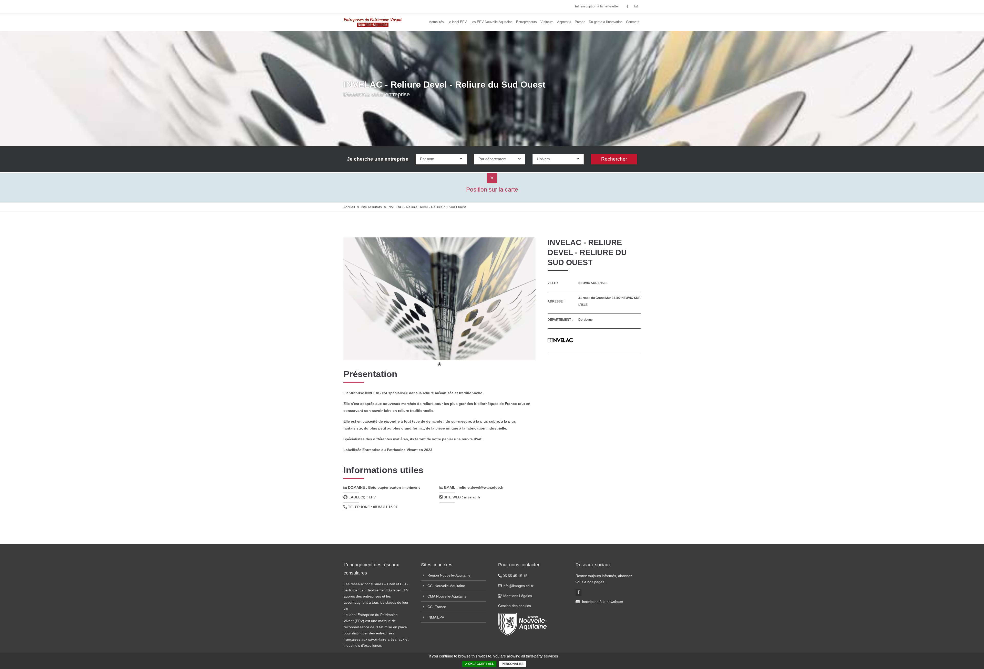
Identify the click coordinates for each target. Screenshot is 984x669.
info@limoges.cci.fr (518, 586)
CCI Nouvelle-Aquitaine (446, 586)
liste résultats (371, 207)
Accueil (349, 207)
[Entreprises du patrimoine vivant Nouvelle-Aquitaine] (627, 6)
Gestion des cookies (514, 606)
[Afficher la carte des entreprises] (492, 178)
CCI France (436, 607)
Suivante (523, 299)
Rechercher (614, 159)
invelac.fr (472, 497)
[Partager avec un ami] (636, 6)
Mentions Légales (517, 596)
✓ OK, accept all (479, 664)
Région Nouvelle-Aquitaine (448, 575)
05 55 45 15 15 (514, 576)
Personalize (513, 664)
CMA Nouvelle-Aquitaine (447, 596)
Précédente (357, 299)
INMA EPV (435, 617)
